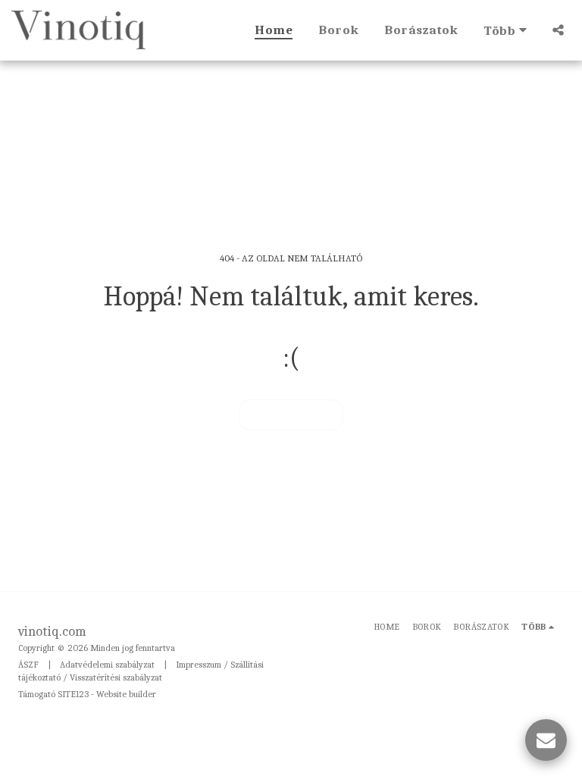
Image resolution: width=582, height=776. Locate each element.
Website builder (126, 694)
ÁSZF (28, 664)
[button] (558, 29)
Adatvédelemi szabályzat (107, 664)
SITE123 (73, 694)
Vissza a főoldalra (291, 414)
